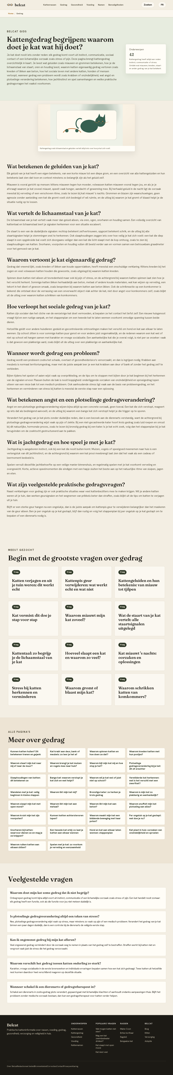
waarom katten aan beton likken (91, 286)
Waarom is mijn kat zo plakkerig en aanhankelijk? (143, 793)
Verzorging (150, 1037)
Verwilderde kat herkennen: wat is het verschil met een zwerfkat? (144, 780)
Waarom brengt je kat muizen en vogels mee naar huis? (66, 764)
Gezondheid (77, 5)
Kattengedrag (77, 1033)
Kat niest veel (102, 1052)
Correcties (51, 1066)
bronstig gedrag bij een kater (85, 426)
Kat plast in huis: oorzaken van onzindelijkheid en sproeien (145, 831)
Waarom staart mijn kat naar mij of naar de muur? (25, 764)
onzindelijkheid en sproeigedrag (134, 380)
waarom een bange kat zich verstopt (87, 411)
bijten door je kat (123, 375)
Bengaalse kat (126, 1041)
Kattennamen (77, 1045)
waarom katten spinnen (133, 278)
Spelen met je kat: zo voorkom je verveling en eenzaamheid (66, 846)
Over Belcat (12, 1066)
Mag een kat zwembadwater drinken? (103, 1038)
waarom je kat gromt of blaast (132, 197)
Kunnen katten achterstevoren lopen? (66, 817)
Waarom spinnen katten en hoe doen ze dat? (104, 753)
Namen (101, 5)
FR (162, 4)
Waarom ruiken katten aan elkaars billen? (24, 846)
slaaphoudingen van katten (22, 244)
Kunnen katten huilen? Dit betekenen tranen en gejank (25, 753)
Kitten (147, 1033)
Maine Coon (125, 1029)
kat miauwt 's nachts (92, 193)
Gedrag (63, 5)
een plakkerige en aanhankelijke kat (101, 342)
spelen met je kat (119, 464)
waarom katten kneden (105, 271)
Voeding (90, 5)
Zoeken (148, 4)
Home (10, 13)
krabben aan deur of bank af (116, 364)
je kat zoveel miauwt (39, 189)
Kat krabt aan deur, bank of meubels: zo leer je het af (65, 753)
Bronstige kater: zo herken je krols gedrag (105, 793)
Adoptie (148, 1041)
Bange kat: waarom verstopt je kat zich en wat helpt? (66, 779)
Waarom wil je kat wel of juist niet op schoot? (105, 779)
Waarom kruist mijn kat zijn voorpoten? (24, 817)
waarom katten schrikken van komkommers (52, 295)
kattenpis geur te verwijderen (113, 507)
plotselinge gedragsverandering (25, 422)
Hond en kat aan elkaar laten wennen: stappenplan (105, 831)
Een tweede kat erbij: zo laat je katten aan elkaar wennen (66, 831)
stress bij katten (52, 388)
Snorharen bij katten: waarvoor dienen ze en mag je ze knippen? (26, 832)
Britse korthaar (127, 1033)
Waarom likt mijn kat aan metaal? (63, 805)
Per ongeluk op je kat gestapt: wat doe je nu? (145, 817)
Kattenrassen (49, 5)
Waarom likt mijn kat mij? (63, 792)
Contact (59, 1066)
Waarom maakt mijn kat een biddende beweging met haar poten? (105, 818)
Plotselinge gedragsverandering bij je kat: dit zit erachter (145, 766)
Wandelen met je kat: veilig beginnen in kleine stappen (24, 793)
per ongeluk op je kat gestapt (138, 511)
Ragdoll (123, 1037)
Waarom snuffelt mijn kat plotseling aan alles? (142, 805)
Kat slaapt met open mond (105, 1046)
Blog (147, 1029)
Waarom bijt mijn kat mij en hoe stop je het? (106, 764)
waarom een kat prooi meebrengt (89, 453)
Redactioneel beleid (25, 1066)
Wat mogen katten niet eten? (106, 1030)
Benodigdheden (115, 5)
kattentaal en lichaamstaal (22, 224)
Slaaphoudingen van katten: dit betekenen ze (25, 779)
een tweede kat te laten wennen (91, 317)
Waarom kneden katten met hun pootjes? (144, 753)
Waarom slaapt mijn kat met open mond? (25, 805)
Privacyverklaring (70, 1066)
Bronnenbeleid (40, 1066)
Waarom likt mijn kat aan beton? (103, 805)
